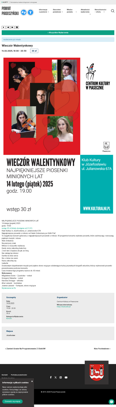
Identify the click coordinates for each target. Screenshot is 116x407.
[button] (111, 402)
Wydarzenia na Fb (9, 288)
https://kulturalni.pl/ (64, 307)
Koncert (9, 318)
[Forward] (12, 27)
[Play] (4, 27)
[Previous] (8, 27)
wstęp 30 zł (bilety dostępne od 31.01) (17, 228)
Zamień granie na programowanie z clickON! (25, 349)
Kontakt (5, 375)
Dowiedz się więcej (12, 401)
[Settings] (17, 27)
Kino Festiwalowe (102, 349)
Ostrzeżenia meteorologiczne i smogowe (23, 2)
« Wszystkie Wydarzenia (58, 33)
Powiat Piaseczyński (10, 11)
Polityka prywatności (19, 375)
